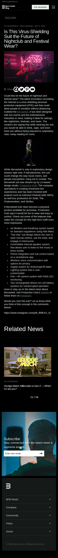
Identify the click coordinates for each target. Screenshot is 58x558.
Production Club (28, 185)
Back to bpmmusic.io (10, 2)
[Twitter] (21, 89)
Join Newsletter (40, 7)
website (45, 292)
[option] (29, 368)
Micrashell (22, 111)
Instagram (25, 295)
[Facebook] (16, 89)
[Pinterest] (27, 89)
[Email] (32, 89)
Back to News (10, 17)
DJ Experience (11, 26)
